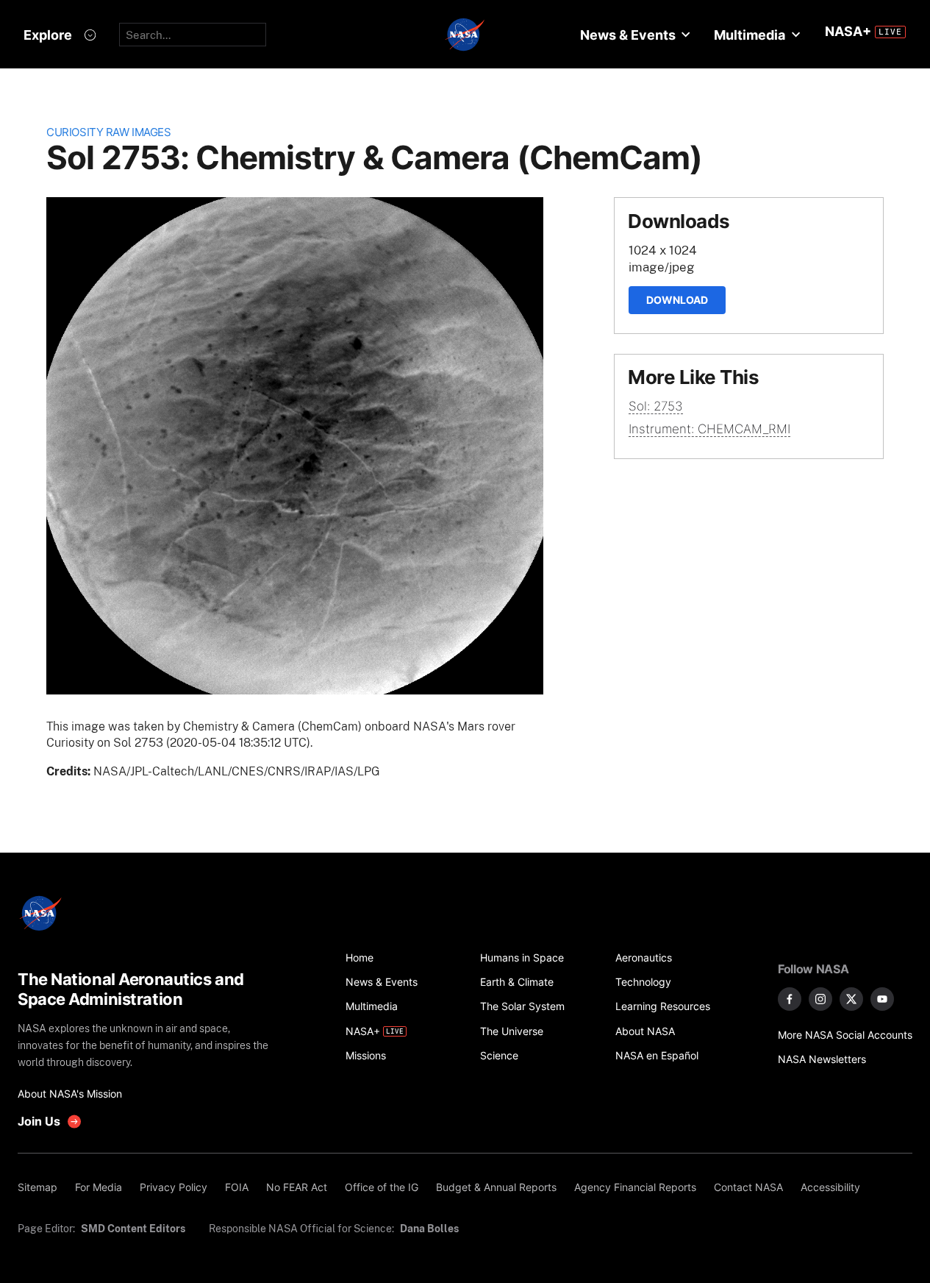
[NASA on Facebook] (789, 999)
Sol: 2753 (656, 406)
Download (677, 300)
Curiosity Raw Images (108, 132)
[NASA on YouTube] (882, 999)
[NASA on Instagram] (820, 999)
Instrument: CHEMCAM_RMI (709, 429)
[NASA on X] (851, 999)
